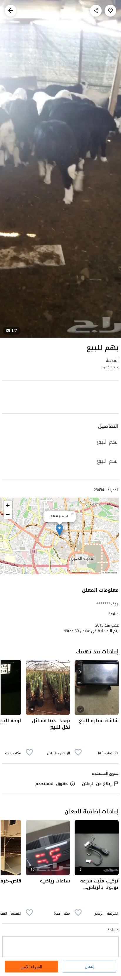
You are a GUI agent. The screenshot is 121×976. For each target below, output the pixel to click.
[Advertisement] (60, 398)
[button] (59, 530)
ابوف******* (107, 603)
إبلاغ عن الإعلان (97, 784)
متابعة (113, 614)
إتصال (89, 966)
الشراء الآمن (31, 967)
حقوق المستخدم (51, 784)
